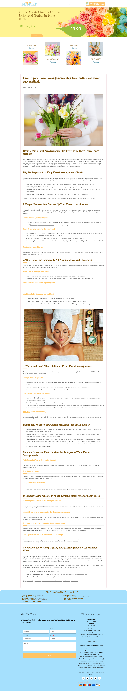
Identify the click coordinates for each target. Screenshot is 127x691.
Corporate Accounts (92, 659)
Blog (98, 667)
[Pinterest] (99, 678)
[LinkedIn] (95, 678)
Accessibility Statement (91, 656)
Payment (70, 4)
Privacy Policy (94, 663)
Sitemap (102, 667)
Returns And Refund (78, 4)
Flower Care (57, 4)
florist (86, 161)
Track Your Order (97, 665)
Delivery (51, 4)
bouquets (67, 403)
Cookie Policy (83, 659)
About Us (39, 4)
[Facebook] (83, 678)
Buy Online (36, 35)
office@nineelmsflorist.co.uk (93, 637)
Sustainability (88, 665)
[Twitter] (87, 678)
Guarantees (64, 4)
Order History (87, 667)
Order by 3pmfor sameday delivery (97, 3)
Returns (94, 667)
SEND (49, 655)
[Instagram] (91, 678)
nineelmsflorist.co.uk (91, 641)
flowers (29, 159)
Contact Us (45, 4)
